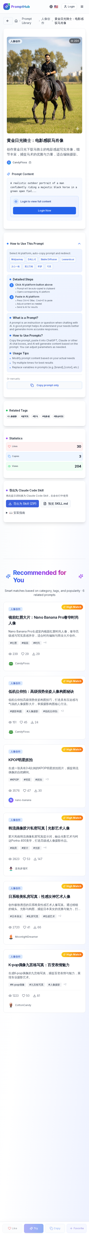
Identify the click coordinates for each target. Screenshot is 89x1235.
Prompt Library (27, 21)
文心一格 (15, 266)
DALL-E (32, 259)
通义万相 (29, 266)
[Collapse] (79, 244)
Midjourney (17, 259)
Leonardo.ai (68, 259)
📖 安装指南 (17, 512)
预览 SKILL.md (58, 503)
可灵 (49, 266)
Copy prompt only (48, 385)
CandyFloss (20, 162)
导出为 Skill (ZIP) (24, 503)
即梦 (40, 266)
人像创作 (45, 21)
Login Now (44, 210)
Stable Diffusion (49, 259)
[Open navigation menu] (82, 6)
